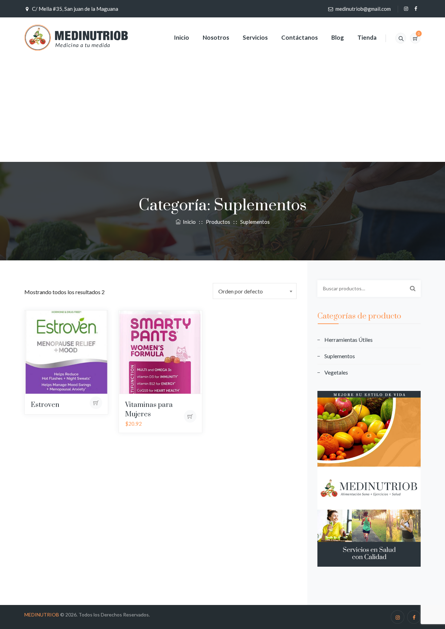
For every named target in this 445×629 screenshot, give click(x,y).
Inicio (181, 37)
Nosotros (216, 37)
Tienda (367, 37)
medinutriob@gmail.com (363, 9)
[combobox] (255, 291)
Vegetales (336, 372)
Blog (337, 37)
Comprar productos (96, 402)
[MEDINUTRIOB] (76, 37)
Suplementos (339, 356)
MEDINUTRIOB (41, 615)
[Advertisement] (222, 110)
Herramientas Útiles (348, 339)
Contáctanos (299, 37)
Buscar (413, 288)
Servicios (255, 37)
